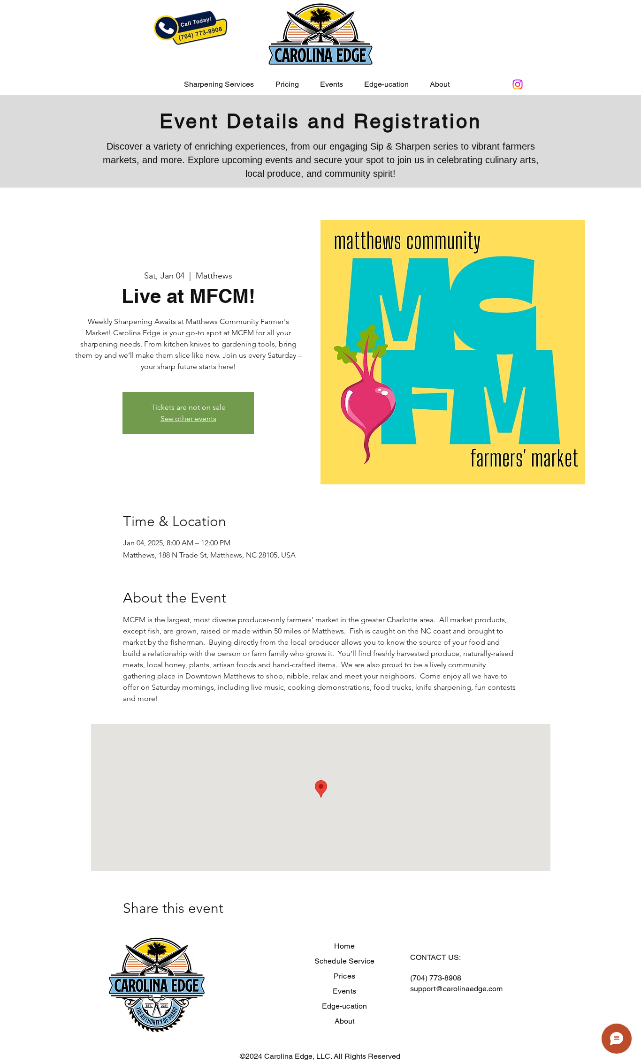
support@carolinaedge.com (456, 988)
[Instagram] (517, 84)
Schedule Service (344, 961)
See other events (188, 418)
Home (344, 946)
